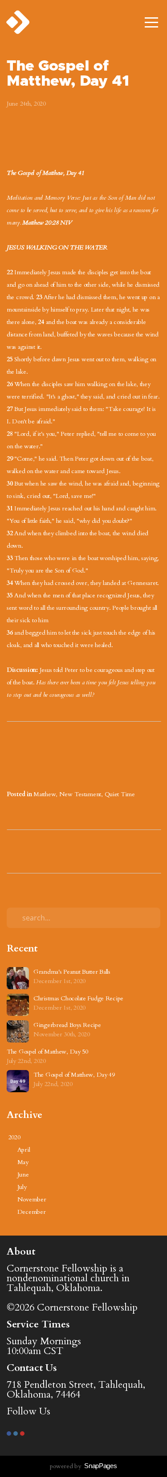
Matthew (44, 794)
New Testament (80, 794)
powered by (83, 1466)
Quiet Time (120, 794)
